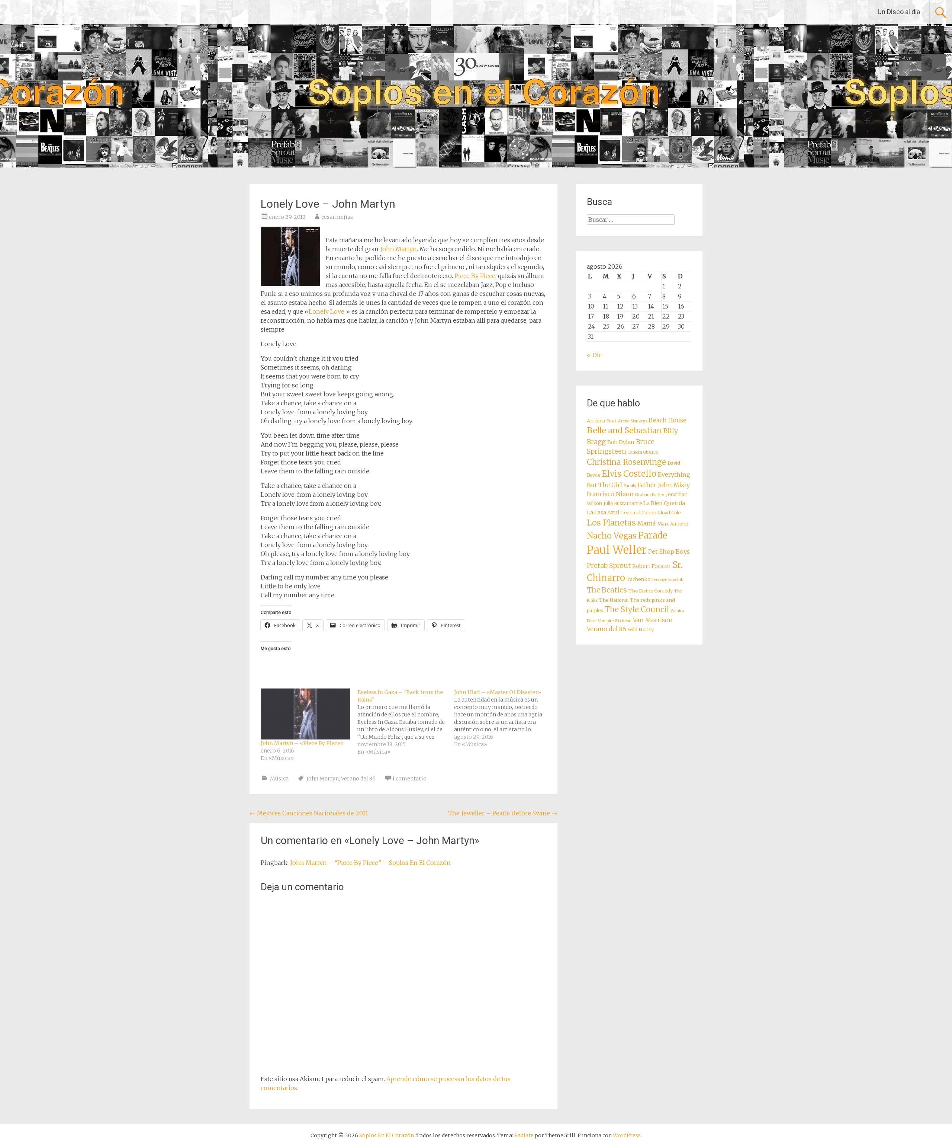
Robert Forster (651, 566)
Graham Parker (650, 494)
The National (613, 600)
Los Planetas (611, 523)
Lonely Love (326, 311)
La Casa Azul (603, 512)
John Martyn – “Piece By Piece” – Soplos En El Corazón (370, 862)
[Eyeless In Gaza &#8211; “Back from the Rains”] (405, 721)
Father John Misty (664, 485)
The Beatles (607, 589)
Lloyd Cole (669, 512)
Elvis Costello (629, 474)
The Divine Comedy (650, 591)
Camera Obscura (643, 452)
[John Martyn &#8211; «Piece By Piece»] (305, 713)
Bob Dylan (620, 442)
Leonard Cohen (638, 512)
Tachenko (638, 579)
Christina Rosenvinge (626, 462)
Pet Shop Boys (669, 551)
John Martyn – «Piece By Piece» (302, 743)
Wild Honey (641, 629)
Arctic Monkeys (632, 421)
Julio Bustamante (623, 503)
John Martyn (398, 249)
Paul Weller (617, 550)
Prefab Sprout (609, 566)
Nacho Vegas (612, 536)
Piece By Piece (474, 275)
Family (630, 485)
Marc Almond (672, 524)
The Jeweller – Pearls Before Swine (502, 813)
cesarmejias (337, 217)
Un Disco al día (899, 12)
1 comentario (409, 778)
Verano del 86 (358, 778)
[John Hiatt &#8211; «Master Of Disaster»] (502, 718)
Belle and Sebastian (624, 430)
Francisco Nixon (610, 494)
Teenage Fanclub (667, 579)
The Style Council (637, 609)
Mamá (646, 523)
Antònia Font (602, 421)
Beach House (667, 420)
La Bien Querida (664, 503)
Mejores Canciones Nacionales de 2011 (309, 813)
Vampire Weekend (614, 621)
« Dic (594, 355)
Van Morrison (653, 620)
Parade (652, 535)
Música (279, 778)
